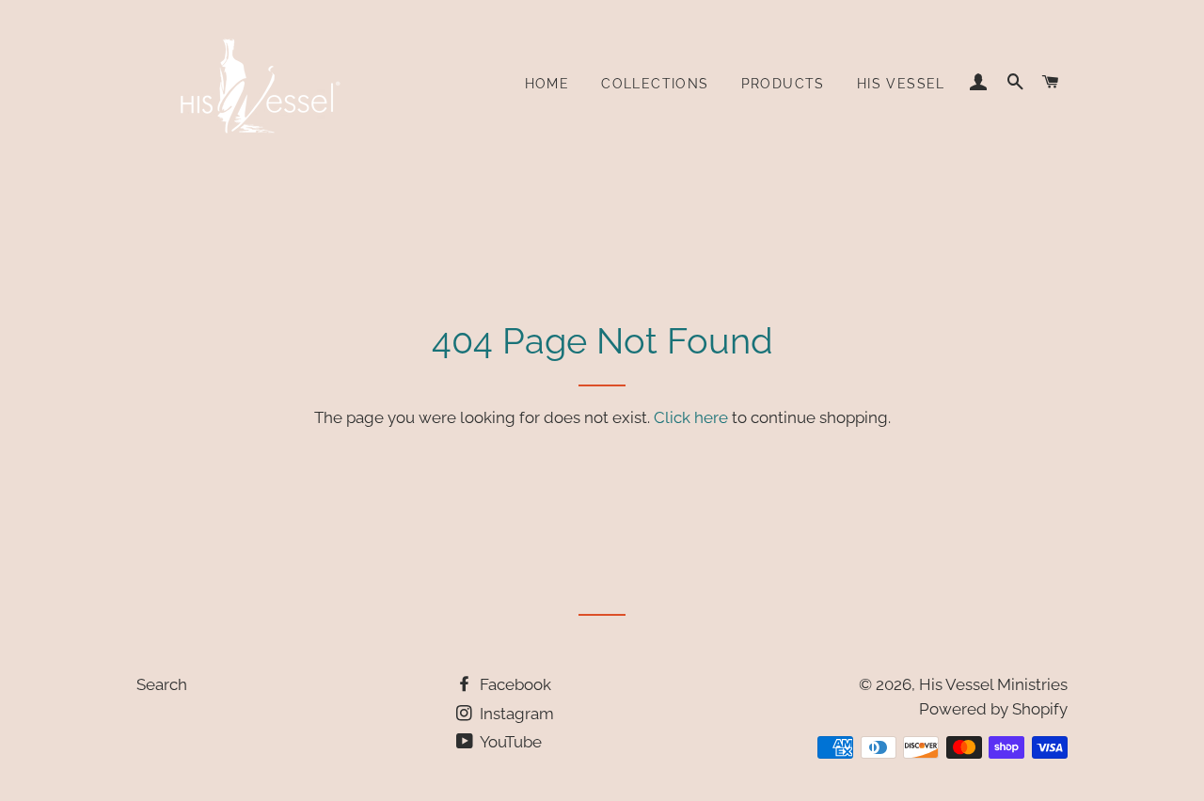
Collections (654, 83)
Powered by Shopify (993, 708)
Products (783, 83)
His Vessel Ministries (993, 684)
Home (547, 83)
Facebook (513, 684)
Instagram (515, 713)
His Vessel (901, 83)
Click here (691, 417)
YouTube (509, 741)
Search (161, 684)
